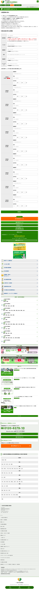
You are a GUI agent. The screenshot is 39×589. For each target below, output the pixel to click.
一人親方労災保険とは (18, 5)
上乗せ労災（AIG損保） (8, 282)
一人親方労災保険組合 (19, 582)
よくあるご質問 (7, 264)
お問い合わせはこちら (19, 437)
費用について (3, 5)
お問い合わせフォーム (19, 240)
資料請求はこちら (19, 225)
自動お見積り (8, 5)
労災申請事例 (6, 271)
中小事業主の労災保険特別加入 (9, 289)
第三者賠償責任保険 (7, 279)
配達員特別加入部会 (7, 286)
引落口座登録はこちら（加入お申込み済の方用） (19, 228)
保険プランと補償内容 (8, 260)
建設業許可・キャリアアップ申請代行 (10, 293)
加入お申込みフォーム (16, 445)
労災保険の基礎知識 (7, 267)
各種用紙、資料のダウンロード (7, 275)
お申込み (12, 5)
